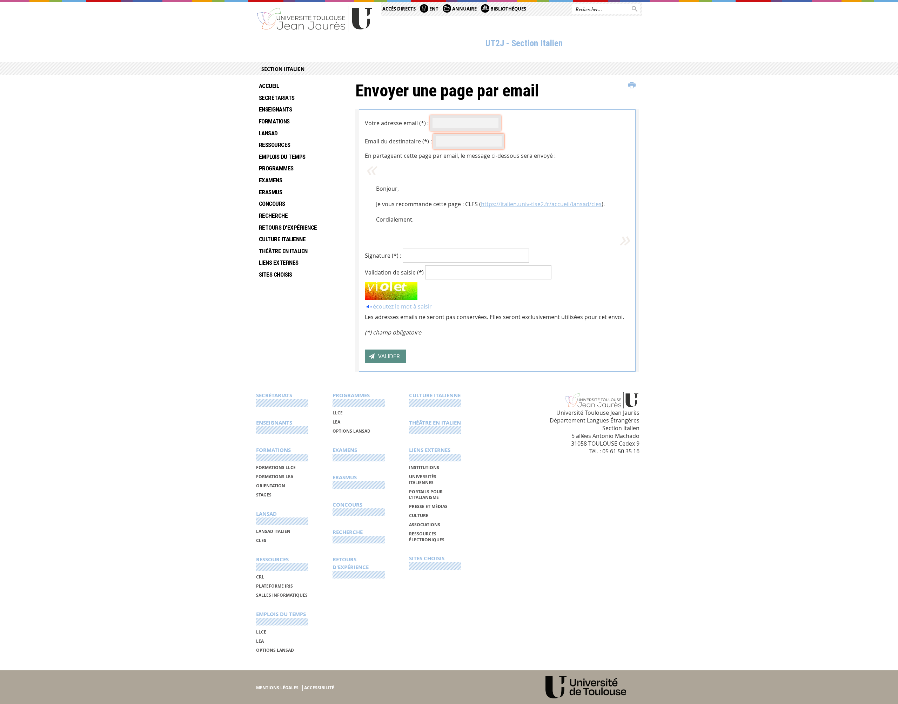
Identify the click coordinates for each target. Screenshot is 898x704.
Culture (418, 516)
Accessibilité (319, 688)
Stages (264, 495)
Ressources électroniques (426, 536)
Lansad (268, 133)
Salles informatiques (282, 595)
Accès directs (399, 9)
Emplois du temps (282, 156)
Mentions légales (277, 688)
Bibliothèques (507, 9)
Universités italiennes (422, 479)
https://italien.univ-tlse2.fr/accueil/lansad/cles (541, 204)
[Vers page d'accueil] (315, 18)
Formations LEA (274, 477)
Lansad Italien (273, 531)
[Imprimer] (632, 85)
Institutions (424, 468)
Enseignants (275, 109)
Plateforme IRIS (274, 586)
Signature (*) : (383, 255)
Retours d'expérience (288, 227)
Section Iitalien (282, 69)
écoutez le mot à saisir (402, 306)
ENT (433, 9)
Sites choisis (275, 274)
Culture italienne (282, 239)
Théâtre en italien (283, 251)
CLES (261, 540)
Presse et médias (428, 506)
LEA (260, 641)
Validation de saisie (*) (394, 272)
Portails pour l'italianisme (426, 494)
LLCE (261, 632)
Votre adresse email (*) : (397, 123)
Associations (424, 525)
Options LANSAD (275, 650)
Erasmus (270, 192)
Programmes (276, 168)
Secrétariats (277, 97)
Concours (272, 203)
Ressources (274, 144)
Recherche (273, 215)
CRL (260, 577)
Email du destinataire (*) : (398, 141)
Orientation (270, 486)
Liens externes (279, 262)
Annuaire (464, 9)
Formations (274, 121)
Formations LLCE (276, 468)
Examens (270, 180)
